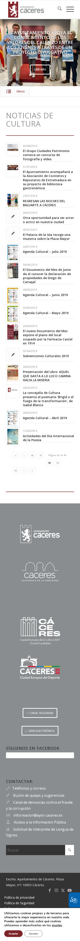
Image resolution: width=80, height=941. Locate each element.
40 (32, 455)
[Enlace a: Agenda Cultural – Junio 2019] (12, 295)
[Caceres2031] (40, 631)
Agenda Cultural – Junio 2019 (45, 295)
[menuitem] (57, 9)
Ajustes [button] (33, 933)
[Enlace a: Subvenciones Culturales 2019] (12, 354)
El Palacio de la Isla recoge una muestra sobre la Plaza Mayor (46, 237)
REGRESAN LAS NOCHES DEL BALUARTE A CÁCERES (44, 203)
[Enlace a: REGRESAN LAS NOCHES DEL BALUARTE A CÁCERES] (12, 200)
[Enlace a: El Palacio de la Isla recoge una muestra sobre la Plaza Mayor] (12, 233)
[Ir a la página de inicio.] (40, 534)
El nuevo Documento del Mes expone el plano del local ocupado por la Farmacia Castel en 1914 (47, 337)
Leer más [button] (40, 69)
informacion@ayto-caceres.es (38, 815)
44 (15, 470)
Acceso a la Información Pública (40, 822)
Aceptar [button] (13, 933)
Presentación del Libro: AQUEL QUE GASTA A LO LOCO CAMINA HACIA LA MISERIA (47, 376)
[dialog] (40, 924)
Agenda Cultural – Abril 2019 (45, 418)
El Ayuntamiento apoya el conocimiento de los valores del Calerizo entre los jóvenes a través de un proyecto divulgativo (40, 42)
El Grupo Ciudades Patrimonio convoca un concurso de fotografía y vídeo (46, 155)
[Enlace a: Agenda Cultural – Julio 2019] (12, 252)
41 (41, 455)
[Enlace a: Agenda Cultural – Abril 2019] (12, 418)
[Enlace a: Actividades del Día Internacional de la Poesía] (12, 436)
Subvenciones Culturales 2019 (46, 356)
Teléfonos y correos (29, 788)
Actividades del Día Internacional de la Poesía (48, 438)
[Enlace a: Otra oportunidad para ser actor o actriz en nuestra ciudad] (12, 216)
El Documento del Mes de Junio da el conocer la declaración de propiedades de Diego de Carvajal (47, 276)
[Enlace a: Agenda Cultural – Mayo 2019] (12, 313)
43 (57, 462)
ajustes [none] (57, 925)
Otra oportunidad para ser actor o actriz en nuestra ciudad (48, 220)
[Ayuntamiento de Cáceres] (33, 9)
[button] (10, 52)
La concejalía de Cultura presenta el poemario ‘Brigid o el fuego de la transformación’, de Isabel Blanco (48, 399)
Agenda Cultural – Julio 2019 (45, 251)
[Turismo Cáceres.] (40, 571)
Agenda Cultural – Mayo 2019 (45, 313)
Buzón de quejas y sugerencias (38, 795)
